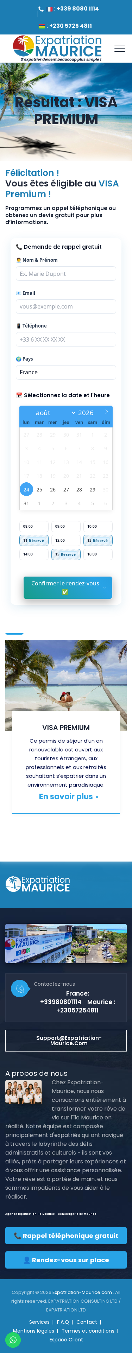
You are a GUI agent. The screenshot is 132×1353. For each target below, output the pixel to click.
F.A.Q (63, 1322)
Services (39, 1322)
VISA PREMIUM (66, 727)
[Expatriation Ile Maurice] (57, 48)
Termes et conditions (88, 1330)
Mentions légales (33, 1330)
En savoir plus (66, 796)
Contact (86, 1322)
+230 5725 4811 (70, 26)
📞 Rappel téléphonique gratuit (66, 1235)
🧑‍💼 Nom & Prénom (37, 260)
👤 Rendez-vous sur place (66, 1260)
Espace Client (66, 1339)
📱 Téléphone (31, 326)
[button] (66, 1041)
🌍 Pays (24, 359)
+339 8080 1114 (78, 9)
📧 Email (25, 293)
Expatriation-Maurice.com (82, 1292)
